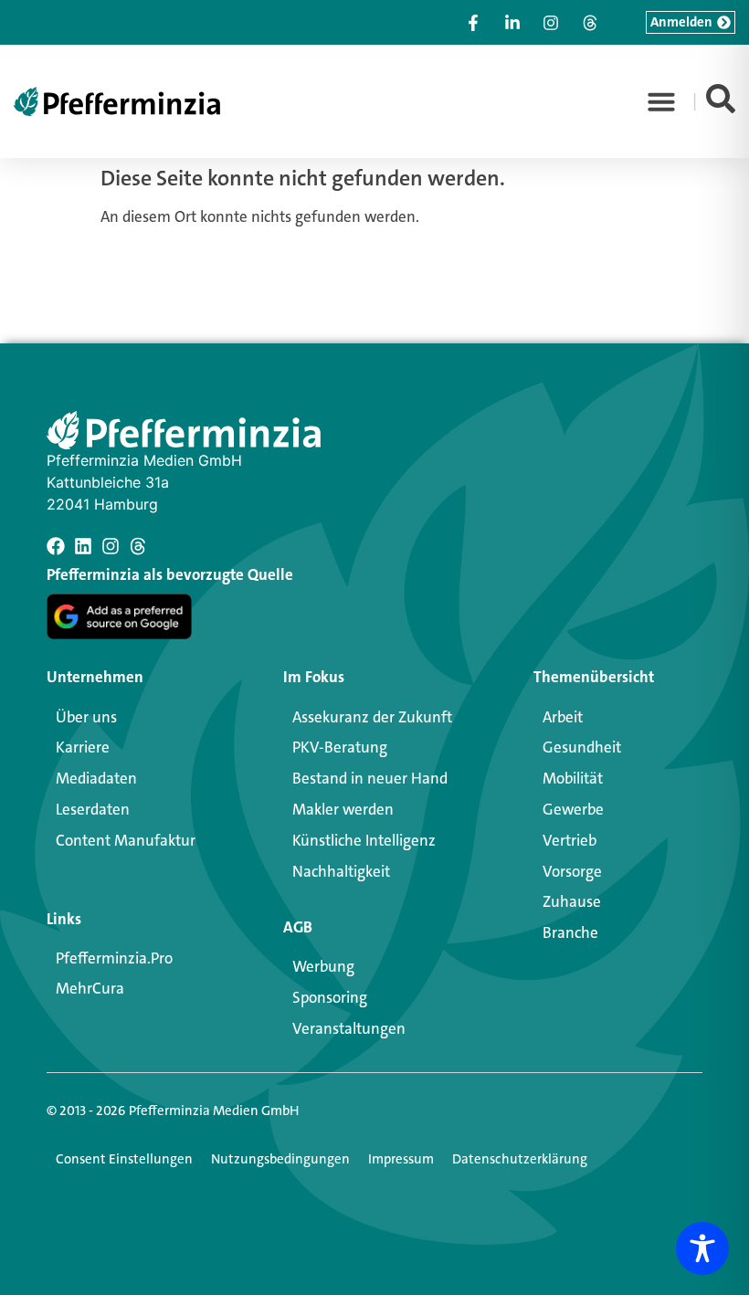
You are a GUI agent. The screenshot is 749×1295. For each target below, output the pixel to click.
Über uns (86, 717)
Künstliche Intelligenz (364, 840)
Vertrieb (569, 840)
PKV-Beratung (339, 747)
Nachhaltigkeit (341, 871)
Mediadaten (96, 778)
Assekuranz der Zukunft (372, 717)
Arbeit (563, 717)
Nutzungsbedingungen (280, 1159)
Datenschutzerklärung (519, 1159)
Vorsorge (572, 871)
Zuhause (572, 901)
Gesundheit (582, 747)
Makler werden (343, 809)
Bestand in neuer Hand (370, 778)
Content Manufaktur (125, 840)
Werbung (323, 966)
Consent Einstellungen (124, 1159)
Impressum (401, 1159)
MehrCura (90, 988)
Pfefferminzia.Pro (114, 958)
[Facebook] (56, 546)
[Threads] (138, 546)
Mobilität (573, 778)
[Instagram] (110, 546)
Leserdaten (93, 809)
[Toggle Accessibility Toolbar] (702, 1248)
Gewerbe (573, 809)
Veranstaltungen (349, 1028)
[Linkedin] (83, 546)
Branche (570, 932)
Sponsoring (329, 997)
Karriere (83, 747)
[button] (661, 101)
